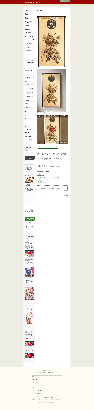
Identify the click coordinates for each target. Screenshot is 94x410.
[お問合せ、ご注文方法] (58, 1)
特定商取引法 (58, 399)
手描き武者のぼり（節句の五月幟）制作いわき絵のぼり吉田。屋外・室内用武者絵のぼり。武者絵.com (32, 2)
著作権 (44, 400)
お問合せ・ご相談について (49, 399)
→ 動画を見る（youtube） (30, 347)
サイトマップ (49, 400)
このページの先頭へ (66, 195)
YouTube (51, 397)
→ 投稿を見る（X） (30, 256)
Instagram (45, 397)
